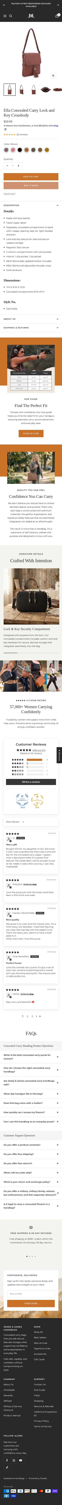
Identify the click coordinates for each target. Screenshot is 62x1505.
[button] (18, 760)
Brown (26, 150)
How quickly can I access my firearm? (24, 1112)
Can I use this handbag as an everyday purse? (29, 1121)
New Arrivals (40, 1343)
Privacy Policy (41, 1421)
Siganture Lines (42, 1348)
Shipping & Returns (16, 327)
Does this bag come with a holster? (23, 1103)
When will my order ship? (18, 1172)
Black (19, 150)
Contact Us (40, 1384)
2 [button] (27, 1016)
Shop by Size (31, 433)
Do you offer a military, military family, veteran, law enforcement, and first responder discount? (30, 1193)
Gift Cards (39, 1359)
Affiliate (8, 1401)
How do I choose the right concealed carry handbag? (27, 1070)
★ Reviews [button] (59, 755)
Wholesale (9, 1390)
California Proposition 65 (45, 1413)
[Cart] (56, 15)
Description (11, 205)
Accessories (40, 1354)
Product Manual (12, 1415)
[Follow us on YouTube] (20, 1460)
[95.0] (37, 800)
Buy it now (31, 185)
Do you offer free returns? (18, 1163)
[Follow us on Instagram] (13, 1460)
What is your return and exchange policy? (27, 1182)
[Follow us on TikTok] (7, 1467)
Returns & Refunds (43, 1406)
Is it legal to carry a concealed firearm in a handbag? (27, 1206)
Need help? (9, 193)
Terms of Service (42, 1426)
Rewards (8, 1395)
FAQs (37, 1395)
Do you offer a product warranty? (22, 1144)
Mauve (13, 150)
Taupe (40, 150)
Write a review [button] (31, 781)
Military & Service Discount (13, 1408)
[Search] (10, 16)
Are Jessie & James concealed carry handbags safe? (29, 1083)
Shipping (38, 1401)
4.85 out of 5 (38, 750)
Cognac (47, 150)
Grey (6, 150)
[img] (12, 833)
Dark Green (33, 150)
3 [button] (32, 1016)
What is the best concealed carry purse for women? (27, 1057)
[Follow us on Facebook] (7, 1460)
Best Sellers (40, 1337)
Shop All (38, 1332)
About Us (9, 319)
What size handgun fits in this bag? (23, 1093)
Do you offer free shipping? (19, 1154)
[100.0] (22, 800)
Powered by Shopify (38, 1478)
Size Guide (39, 1390)
